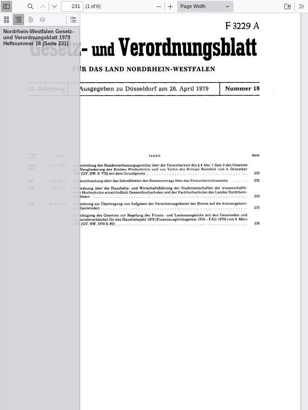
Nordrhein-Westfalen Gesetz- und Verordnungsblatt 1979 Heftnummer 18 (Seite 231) (38, 37)
